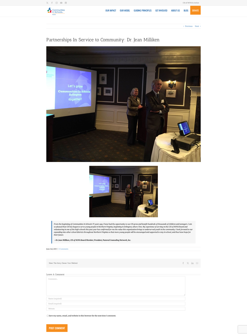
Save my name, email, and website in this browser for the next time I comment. (82, 316)
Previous (189, 26)
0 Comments (63, 249)
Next (197, 26)
